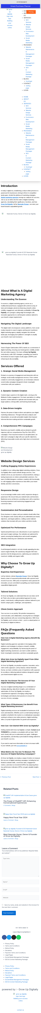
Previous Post (5, 777)
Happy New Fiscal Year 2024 (15, 817)
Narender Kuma (21, 576)
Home (26, 11)
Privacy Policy (9, 943)
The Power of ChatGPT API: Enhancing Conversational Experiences (19, 802)
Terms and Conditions (12, 946)
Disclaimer (8, 950)
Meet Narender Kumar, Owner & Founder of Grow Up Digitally (20, 835)
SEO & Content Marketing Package (16, 959)
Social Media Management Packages (17, 957)
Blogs (26, 79)
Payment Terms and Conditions (15, 953)
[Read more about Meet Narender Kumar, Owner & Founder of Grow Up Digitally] (20, 830)
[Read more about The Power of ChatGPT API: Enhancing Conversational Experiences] (20, 796)
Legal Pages (9, 955)
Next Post (37, 777)
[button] (23, 94)
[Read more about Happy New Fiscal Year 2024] (19, 814)
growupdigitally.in (22, 745)
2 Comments (7, 805)
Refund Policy (9, 948)
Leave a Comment (8, 820)
